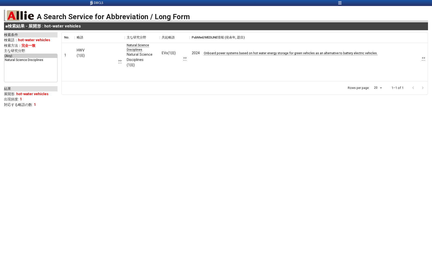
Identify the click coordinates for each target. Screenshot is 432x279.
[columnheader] (68, 37)
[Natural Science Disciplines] (30, 60)
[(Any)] (30, 56)
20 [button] (376, 87)
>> (120, 60)
